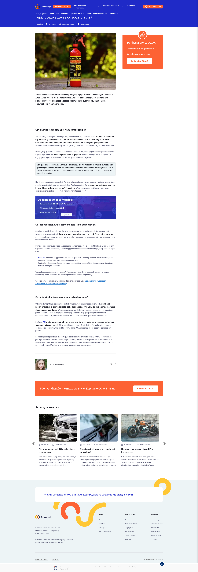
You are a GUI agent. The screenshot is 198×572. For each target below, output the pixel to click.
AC (44, 322)
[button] (33, 445)
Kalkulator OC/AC (62, 6)
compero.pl (159, 559)
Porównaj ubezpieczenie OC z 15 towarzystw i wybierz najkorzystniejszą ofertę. (88, 494)
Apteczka (41, 257)
